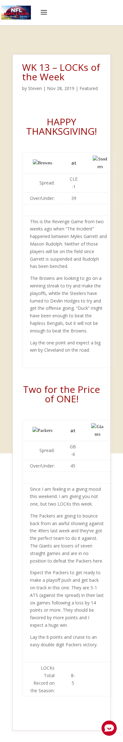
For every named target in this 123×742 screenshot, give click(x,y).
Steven (35, 88)
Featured (88, 88)
